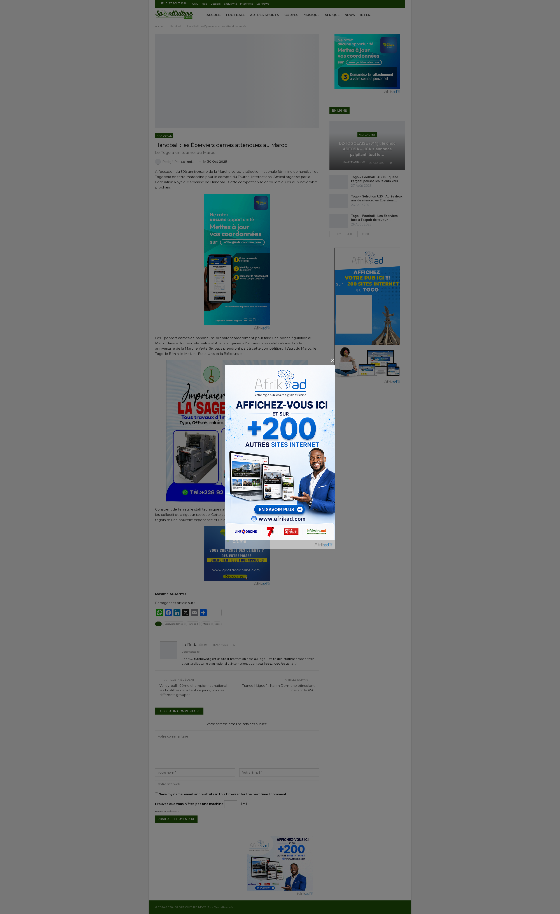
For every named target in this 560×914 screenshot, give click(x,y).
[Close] (332, 360)
